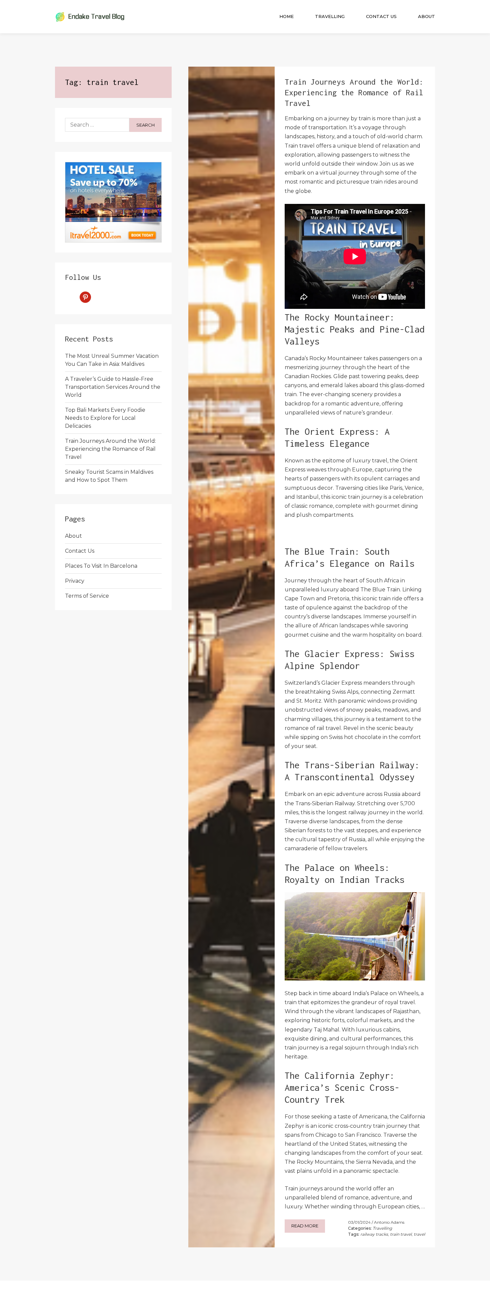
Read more (304, 1225)
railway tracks (374, 1234)
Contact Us (381, 16)
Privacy (74, 581)
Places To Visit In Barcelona (101, 566)
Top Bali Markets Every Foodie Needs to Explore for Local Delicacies (105, 418)
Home (286, 16)
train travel (401, 1234)
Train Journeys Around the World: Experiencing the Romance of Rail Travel (110, 449)
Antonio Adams (389, 1222)
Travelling (330, 16)
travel (419, 1234)
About (426, 16)
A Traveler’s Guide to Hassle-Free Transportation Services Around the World (112, 387)
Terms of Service (87, 596)
